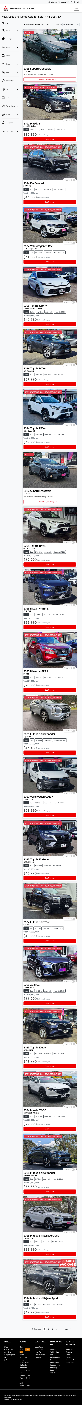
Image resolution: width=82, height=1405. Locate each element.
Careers (69, 1352)
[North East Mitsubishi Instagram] (78, 2)
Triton (22, 1355)
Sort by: (59, 24)
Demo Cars (39, 1349)
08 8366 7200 (63, 2)
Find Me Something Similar (49, 79)
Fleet (68, 1355)
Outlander (23, 1365)
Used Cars (39, 1347)
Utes (6, 1347)
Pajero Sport (24, 1362)
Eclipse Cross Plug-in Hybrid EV (25, 1377)
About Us (69, 1349)
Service (53, 1349)
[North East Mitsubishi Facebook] (75, 2)
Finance (38, 1357)
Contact (69, 1357)
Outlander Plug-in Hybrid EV (25, 1370)
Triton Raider (24, 1386)
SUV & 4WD (8, 1349)
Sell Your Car (40, 1355)
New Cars (38, 1352)
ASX (21, 1383)
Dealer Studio (17, 1399)
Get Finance (49, 139)
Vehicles (7, 1352)
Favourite (67, 120)
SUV (5, 1360)
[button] (76, 8)
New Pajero (22, 1348)
